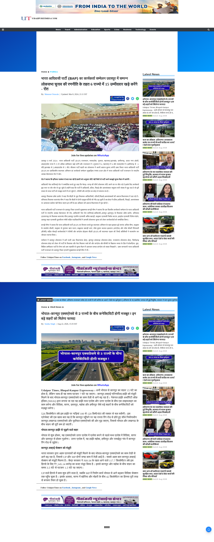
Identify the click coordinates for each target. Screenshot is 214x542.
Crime (116, 30)
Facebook (66, 257)
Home (44, 72)
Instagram (76, 257)
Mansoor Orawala (52, 94)
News (58, 30)
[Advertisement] (107, 48)
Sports (107, 30)
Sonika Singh (50, 324)
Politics (54, 72)
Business (127, 30)
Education (95, 30)
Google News (91, 257)
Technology (140, 30)
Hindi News (55, 307)
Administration (80, 30)
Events (153, 30)
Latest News (151, 74)
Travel (67, 30)
